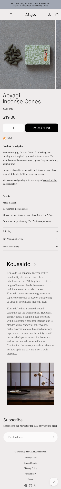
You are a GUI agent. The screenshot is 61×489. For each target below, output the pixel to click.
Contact (30, 479)
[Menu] (4, 14)
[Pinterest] (35, 485)
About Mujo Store (11, 246)
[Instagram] (30, 485)
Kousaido (8, 108)
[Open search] (11, 14)
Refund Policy (30, 474)
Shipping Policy (30, 468)
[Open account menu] (49, 14)
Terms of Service (30, 463)
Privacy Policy (30, 458)
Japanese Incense (31, 272)
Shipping (7, 231)
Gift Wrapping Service (13, 239)
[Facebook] (25, 485)
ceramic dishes (50, 180)
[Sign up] (52, 437)
